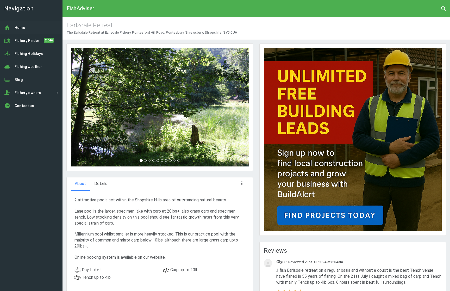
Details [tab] (100, 183)
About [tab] (80, 183)
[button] (84, 107)
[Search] (443, 8)
